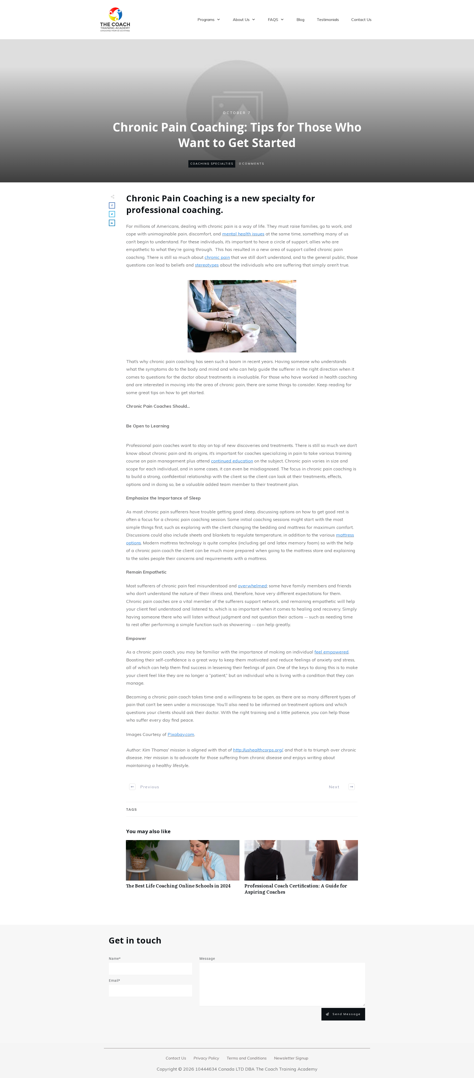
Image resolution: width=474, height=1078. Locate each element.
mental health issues (243, 234)
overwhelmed (252, 586)
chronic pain (217, 257)
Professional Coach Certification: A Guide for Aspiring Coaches (301, 870)
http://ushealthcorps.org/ (257, 750)
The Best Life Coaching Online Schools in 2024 (182, 870)
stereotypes (207, 265)
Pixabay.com (181, 734)
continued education (232, 461)
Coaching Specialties (211, 163)
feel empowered (332, 652)
